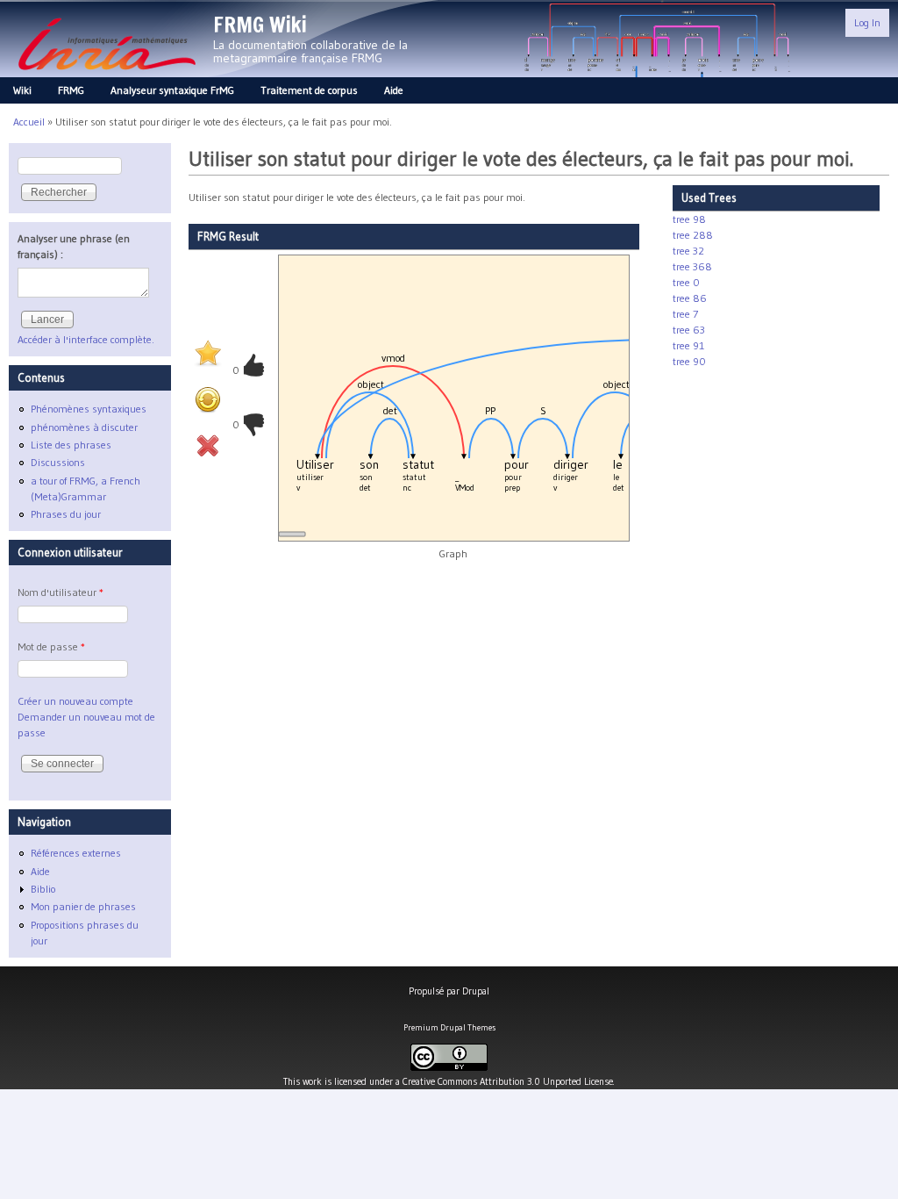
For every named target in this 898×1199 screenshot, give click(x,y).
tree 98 (689, 219)
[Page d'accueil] (106, 75)
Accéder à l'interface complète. (86, 339)
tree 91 (688, 345)
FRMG (71, 90)
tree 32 (688, 250)
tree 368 (692, 266)
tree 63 (689, 329)
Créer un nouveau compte (75, 700)
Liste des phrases (71, 444)
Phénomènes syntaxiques (88, 408)
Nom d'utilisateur (60, 592)
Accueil (29, 121)
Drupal (475, 991)
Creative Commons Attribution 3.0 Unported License (508, 1081)
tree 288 (693, 234)
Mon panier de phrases (83, 906)
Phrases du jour (66, 514)
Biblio (43, 888)
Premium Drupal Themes (449, 1027)
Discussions (58, 462)
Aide (393, 90)
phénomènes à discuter (84, 427)
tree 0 (686, 282)
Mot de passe (51, 646)
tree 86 (690, 298)
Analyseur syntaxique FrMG (172, 90)
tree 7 (685, 313)
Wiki (22, 90)
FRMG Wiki (260, 24)
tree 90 (689, 361)
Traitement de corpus (309, 90)
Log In (867, 22)
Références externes (76, 852)
